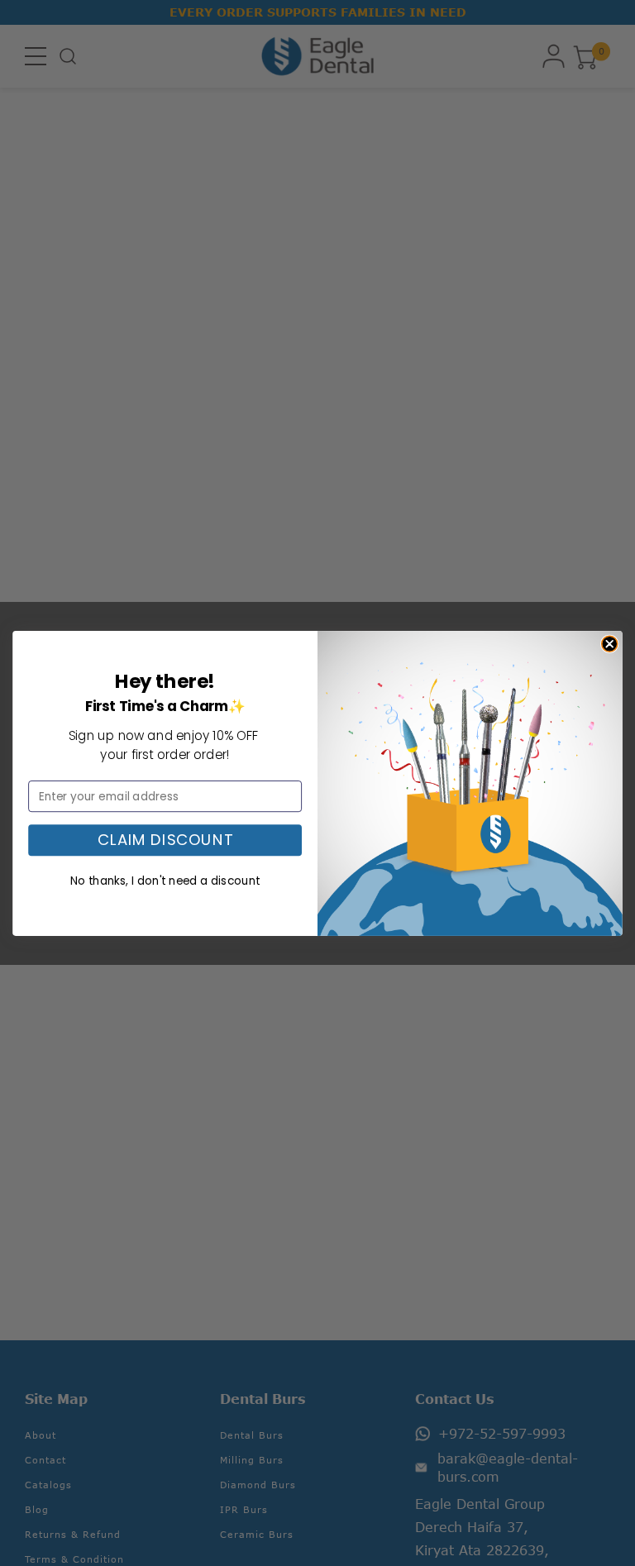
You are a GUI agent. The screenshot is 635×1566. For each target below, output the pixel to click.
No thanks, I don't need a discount (165, 880)
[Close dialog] (610, 644)
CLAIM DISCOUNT (165, 839)
